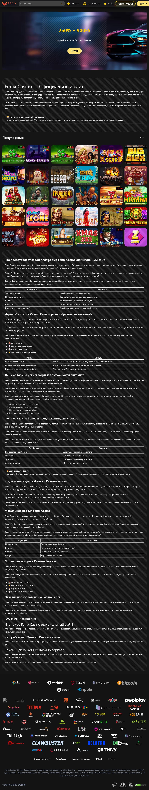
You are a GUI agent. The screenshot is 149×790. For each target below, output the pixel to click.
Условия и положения (81, 759)
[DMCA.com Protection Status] (141, 784)
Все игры (111, 759)
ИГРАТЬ (74, 51)
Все (142, 137)
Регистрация (125, 3)
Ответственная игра (42, 759)
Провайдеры (61, 759)
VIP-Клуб (98, 759)
